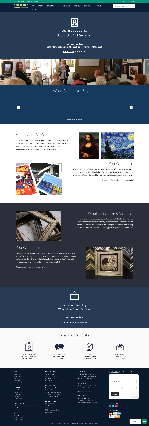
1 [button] (67, 119)
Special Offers (18, 392)
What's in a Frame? (51, 376)
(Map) (95, 376)
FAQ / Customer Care (52, 410)
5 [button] (74, 119)
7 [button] (78, 119)
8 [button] (80, 119)
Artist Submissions (19, 417)
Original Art (17, 380)
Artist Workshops (50, 378)
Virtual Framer (18, 398)
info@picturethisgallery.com (89, 402)
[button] (18, 107)
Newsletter (48, 412)
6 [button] (76, 119)
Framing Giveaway (19, 396)
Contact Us (131, 1)
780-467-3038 (19, 1)
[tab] (67, 119)
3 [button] (70, 119)
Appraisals (17, 378)
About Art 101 (49, 374)
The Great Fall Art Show (52, 394)
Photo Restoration (19, 408)
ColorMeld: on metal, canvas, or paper (25, 406)
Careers (16, 415)
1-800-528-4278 (32, 1)
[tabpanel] (46, 108)
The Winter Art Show (51, 396)
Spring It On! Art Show (52, 390)
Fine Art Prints (18, 382)
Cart (123, 1)
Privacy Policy (18, 419)
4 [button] (72, 119)
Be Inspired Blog (50, 404)
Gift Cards (17, 413)
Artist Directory (18, 376)
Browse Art (17, 374)
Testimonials (49, 408)
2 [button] (69, 119)
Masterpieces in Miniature (53, 388)
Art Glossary (49, 380)
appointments (81, 391)
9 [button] (81, 119)
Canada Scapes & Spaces (53, 392)
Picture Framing (18, 390)
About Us (48, 406)
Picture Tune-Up (18, 394)
